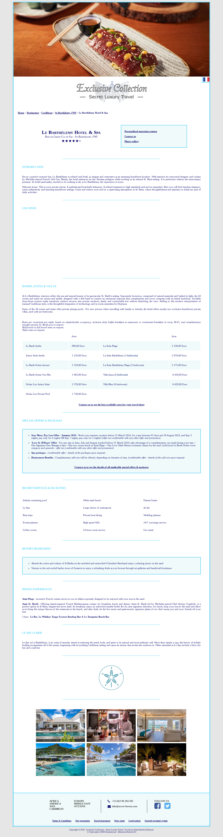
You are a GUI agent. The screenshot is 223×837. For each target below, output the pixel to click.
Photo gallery (132, 141)
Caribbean (46, 112)
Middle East (82, 803)
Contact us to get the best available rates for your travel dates (111, 404)
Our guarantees (82, 821)
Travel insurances (102, 821)
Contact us (130, 136)
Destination (33, 112)
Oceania (79, 806)
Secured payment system (156, 821)
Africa (54, 801)
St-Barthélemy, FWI (65, 112)
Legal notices (134, 821)
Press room (119, 821)
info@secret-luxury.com (124, 806)
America (55, 803)
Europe (79, 801)
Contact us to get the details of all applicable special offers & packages (111, 467)
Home (21, 112)
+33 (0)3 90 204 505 (122, 801)
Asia (52, 806)
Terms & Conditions (61, 821)
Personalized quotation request (141, 131)
